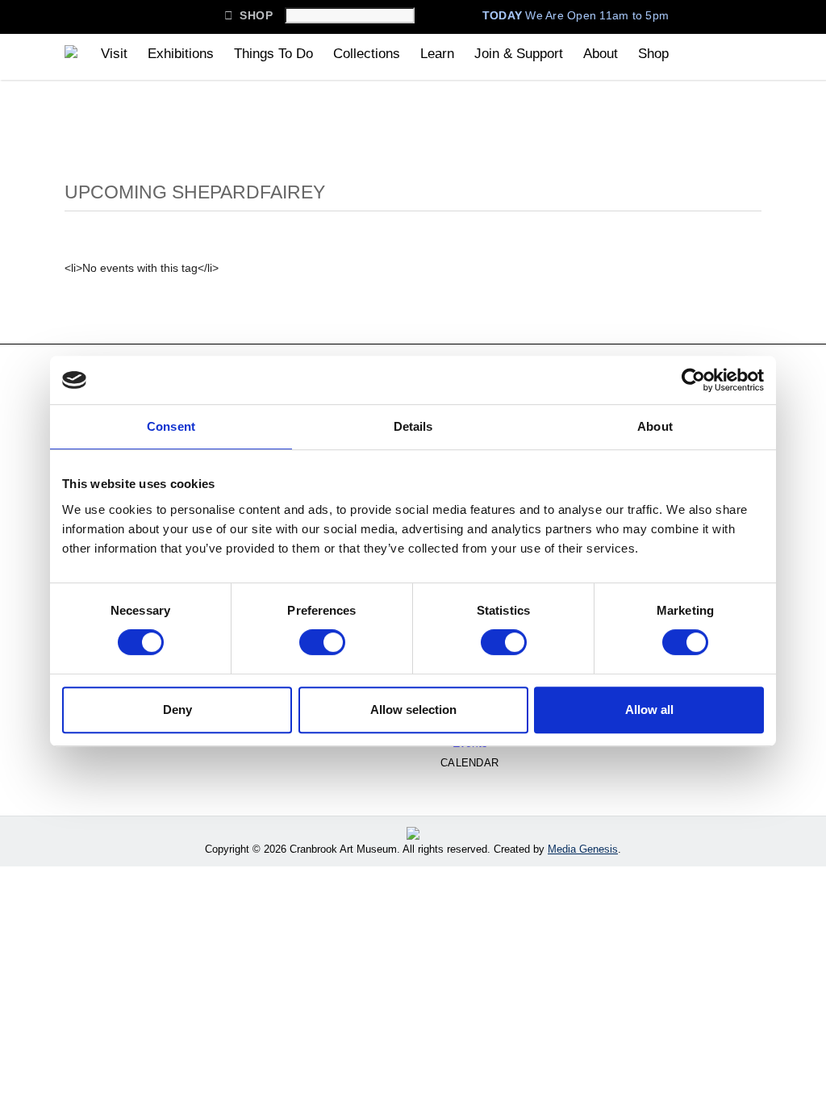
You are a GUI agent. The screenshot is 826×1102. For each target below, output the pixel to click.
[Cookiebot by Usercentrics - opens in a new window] (693, 380)
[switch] (322, 642)
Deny (177, 709)
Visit (114, 53)
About (600, 53)
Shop (248, 15)
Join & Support (518, 53)
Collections (366, 53)
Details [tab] (413, 426)
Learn (437, 53)
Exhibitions (181, 53)
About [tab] (655, 426)
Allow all (649, 709)
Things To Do (273, 53)
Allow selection (413, 709)
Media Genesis (583, 849)
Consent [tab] (171, 426)
